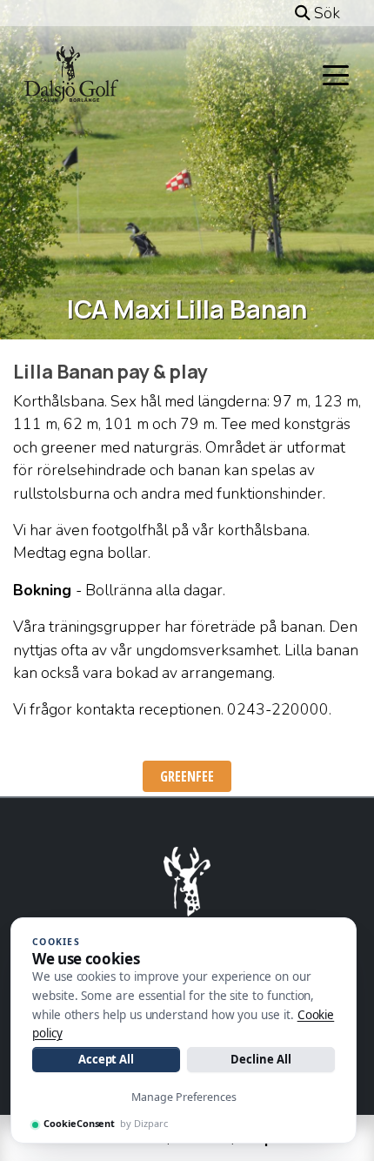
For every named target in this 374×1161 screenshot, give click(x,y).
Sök (325, 13)
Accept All (106, 1059)
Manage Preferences (184, 1097)
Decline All (260, 1059)
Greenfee (187, 776)
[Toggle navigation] (335, 74)
